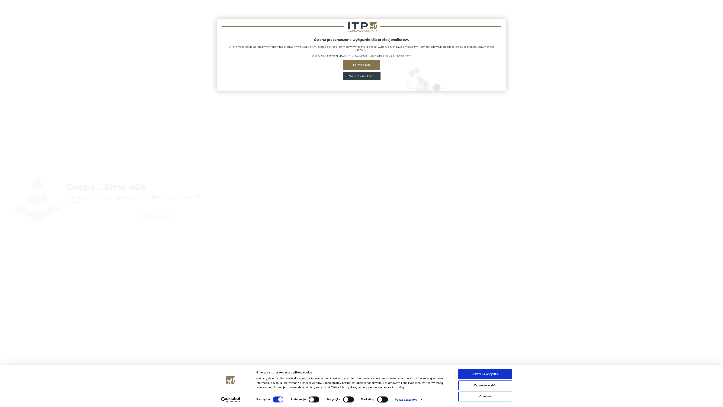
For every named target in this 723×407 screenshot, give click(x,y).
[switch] (314, 399)
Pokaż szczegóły (406, 399)
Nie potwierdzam (361, 76)
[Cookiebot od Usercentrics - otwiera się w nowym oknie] (230, 399)
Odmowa (485, 396)
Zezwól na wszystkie (485, 374)
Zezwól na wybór (485, 385)
